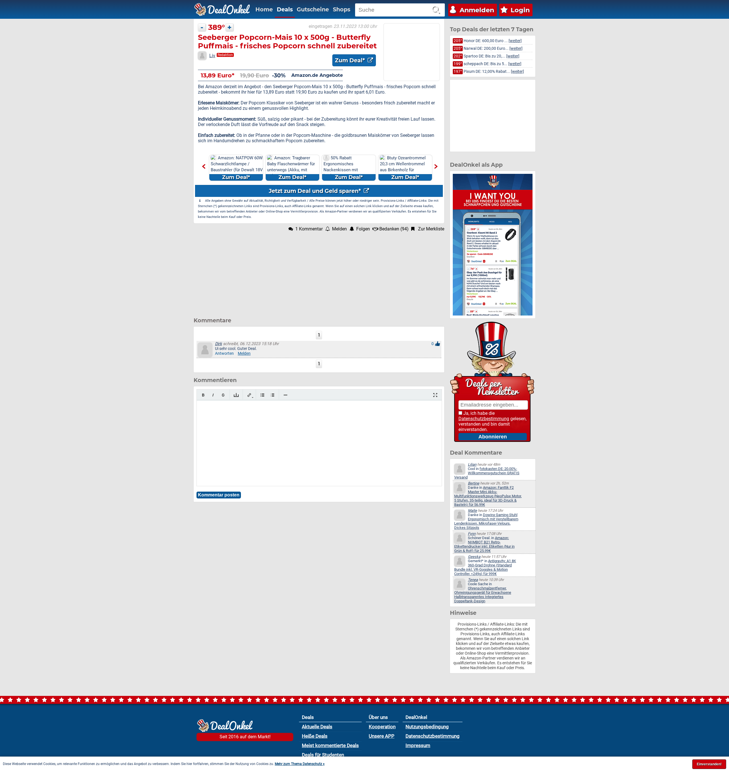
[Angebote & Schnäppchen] (222, 10)
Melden (244, 353)
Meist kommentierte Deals (330, 745)
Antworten (224, 353)
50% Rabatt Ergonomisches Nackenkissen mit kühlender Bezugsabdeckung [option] (343, 168)
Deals (285, 9)
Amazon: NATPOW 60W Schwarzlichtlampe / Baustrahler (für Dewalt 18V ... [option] (237, 167)
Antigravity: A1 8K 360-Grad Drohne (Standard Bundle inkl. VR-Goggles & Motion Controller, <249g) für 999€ (485, 567)
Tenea (473, 580)
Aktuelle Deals (317, 726)
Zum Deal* (350, 60)
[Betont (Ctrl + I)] (213, 395)
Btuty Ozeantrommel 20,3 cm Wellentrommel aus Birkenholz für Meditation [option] (403, 167)
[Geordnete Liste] (272, 395)
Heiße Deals (314, 736)
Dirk (218, 343)
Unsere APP (381, 736)
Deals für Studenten (323, 755)
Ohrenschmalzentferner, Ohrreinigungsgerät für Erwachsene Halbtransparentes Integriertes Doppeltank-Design (482, 594)
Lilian (472, 464)
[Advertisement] (319, 271)
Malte (472, 510)
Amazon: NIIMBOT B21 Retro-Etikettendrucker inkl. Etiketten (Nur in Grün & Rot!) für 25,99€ (484, 544)
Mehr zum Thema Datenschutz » (300, 764)
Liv (212, 55)
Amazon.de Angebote (317, 75)
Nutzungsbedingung (427, 726)
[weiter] (515, 40)
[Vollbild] (435, 395)
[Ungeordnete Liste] (262, 395)
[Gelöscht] (223, 395)
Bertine (473, 483)
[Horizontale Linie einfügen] (285, 395)
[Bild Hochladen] (236, 395)
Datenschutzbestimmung (483, 418)
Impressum (418, 745)
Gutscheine (313, 9)
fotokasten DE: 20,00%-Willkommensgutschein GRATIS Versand (486, 473)
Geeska (474, 556)
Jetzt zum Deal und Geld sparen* (315, 190)
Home (264, 9)
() (394, 229)
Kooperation (382, 726)
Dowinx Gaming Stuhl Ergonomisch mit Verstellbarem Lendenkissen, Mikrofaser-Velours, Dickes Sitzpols (486, 521)
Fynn (472, 533)
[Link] (249, 395)
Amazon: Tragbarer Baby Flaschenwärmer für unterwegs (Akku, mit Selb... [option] (291, 167)
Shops (341, 9)
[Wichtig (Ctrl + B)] (203, 395)
